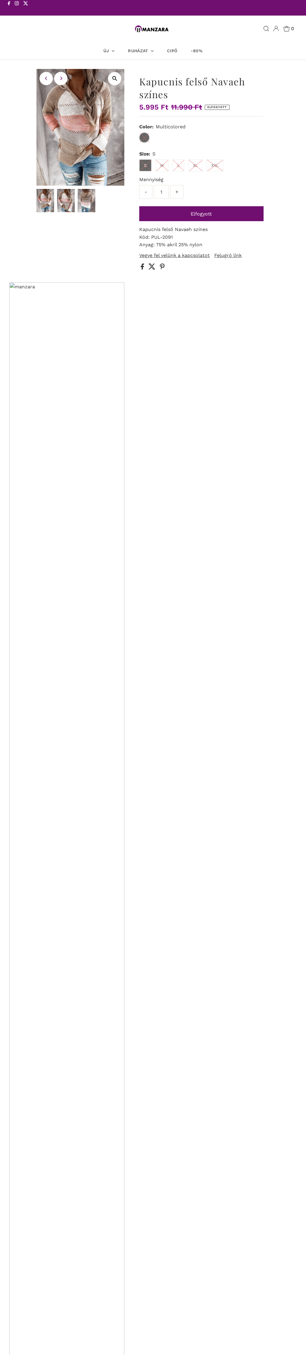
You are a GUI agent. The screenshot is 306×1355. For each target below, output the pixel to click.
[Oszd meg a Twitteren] (153, 268)
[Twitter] (26, 8)
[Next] (61, 78)
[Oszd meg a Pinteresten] (162, 268)
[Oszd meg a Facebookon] (143, 268)
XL (195, 165)
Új (106, 50)
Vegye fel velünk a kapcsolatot (174, 255)
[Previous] (46, 78)
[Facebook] (9, 8)
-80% (196, 50)
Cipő (172, 50)
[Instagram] (16, 8)
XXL (214, 165)
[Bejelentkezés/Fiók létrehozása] (276, 28)
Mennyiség (151, 179)
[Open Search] (266, 28)
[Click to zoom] (114, 78)
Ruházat (138, 50)
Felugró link (228, 255)
